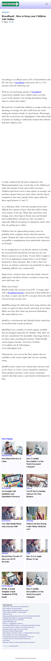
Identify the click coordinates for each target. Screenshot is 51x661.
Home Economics (24, 610)
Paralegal (14, 610)
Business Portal (36, 625)
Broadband (8, 16)
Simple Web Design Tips (9, 621)
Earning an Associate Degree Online (13, 631)
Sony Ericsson (6, 521)
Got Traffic (6, 640)
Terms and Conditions (31, 658)
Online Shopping (7, 619)
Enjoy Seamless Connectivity (23, 638)
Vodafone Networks (8, 638)
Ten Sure (5, 627)
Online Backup (7, 633)
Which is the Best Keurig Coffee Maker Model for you (36, 526)
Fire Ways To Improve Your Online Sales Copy (21, 627)
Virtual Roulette (22, 612)
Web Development (7, 586)
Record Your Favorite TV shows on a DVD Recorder (12, 559)
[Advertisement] (25, 51)
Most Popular (7, 439)
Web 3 (5, 623)
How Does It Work (17, 633)
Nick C (6, 22)
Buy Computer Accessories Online (12, 608)
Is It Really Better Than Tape (31, 633)
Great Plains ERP (7, 625)
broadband (19, 82)
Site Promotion (6, 488)
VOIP (28, 553)
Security (28, 455)
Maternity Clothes (8, 642)
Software (29, 488)
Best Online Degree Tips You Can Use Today (15, 629)
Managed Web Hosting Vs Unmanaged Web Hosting (17, 618)
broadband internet (16, 292)
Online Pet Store (7, 614)
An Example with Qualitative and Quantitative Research (11, 494)
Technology (29, 521)
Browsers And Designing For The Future (23, 636)
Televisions (5, 553)
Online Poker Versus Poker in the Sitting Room (16, 606)
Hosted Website (26, 625)
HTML (4, 589)
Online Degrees (7, 610)
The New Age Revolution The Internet (24, 642)
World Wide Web (7, 455)
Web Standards (7, 636)
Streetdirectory (22, 658)
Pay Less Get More (18, 619)
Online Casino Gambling (10, 612)
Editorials (5, 12)
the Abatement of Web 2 (15, 623)
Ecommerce (17, 625)
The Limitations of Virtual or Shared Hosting (15, 634)
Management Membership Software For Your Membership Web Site (21, 616)
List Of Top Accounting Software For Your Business (35, 494)
